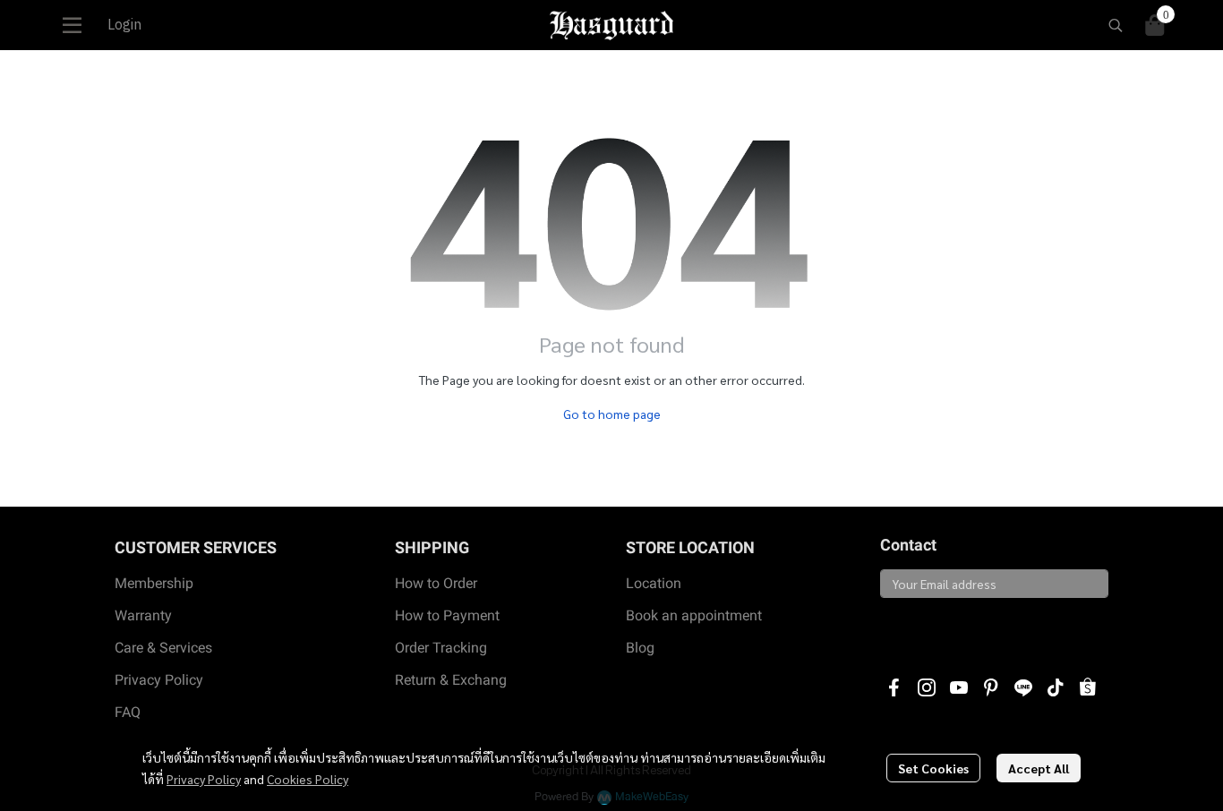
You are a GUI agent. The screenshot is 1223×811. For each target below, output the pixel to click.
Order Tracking (441, 647)
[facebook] (894, 687)
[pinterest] (991, 687)
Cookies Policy (307, 779)
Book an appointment (694, 615)
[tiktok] (1055, 687)
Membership (154, 583)
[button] (1115, 25)
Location (653, 583)
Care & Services (163, 647)
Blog (640, 647)
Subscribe (921, 628)
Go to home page (612, 414)
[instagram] (926, 687)
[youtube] (959, 687)
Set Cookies (933, 768)
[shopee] (1087, 687)
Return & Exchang (451, 679)
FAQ (128, 712)
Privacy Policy (204, 779)
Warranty (143, 615)
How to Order (436, 583)
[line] (1023, 687)
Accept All (1038, 768)
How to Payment (447, 615)
